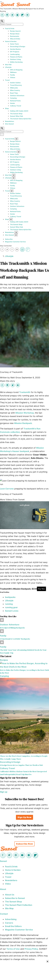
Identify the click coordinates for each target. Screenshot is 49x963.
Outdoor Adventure (17, 95)
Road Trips (14, 93)
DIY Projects (14, 52)
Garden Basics (15, 49)
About (3, 889)
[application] (24, 515)
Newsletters (9, 121)
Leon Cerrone (7, 488)
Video (8, 883)
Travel (7, 80)
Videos (12, 77)
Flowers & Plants (16, 57)
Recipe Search (15, 31)
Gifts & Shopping (16, 70)
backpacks (10, 597)
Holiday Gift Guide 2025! (19, 111)
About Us (9, 894)
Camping (13, 98)
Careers (9, 923)
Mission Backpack (23, 423)
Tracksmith (24, 392)
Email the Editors (13, 926)
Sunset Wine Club (16, 116)
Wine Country (15, 90)
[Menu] (1, 1)
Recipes (4, 660)
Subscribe (9, 239)
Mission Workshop (24, 413)
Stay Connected (5, 246)
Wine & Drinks (15, 39)
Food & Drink (9, 28)
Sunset (3, 861)
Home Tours (14, 44)
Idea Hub (8, 64)
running (9, 604)
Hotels (12, 103)
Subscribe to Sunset (15, 898)
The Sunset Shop (16, 114)
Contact (4, 914)
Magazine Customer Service (15, 242)
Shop (7, 108)
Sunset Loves (11, 611)
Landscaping (15, 54)
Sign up (3, 792)
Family (12, 75)
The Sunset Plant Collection (18, 905)
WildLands (14, 88)
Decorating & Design (17, 46)
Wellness (13, 72)
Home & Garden (10, 41)
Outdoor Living (15, 59)
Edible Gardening (16, 62)
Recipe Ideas (14, 34)
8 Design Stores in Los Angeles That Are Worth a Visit (21, 765)
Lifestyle (8, 67)
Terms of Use (13, 949)
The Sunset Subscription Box (20, 119)
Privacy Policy (31, 949)
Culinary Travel (15, 106)
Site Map (9, 908)
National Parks (15, 101)
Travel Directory (16, 85)
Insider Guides (15, 83)
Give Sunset (9, 124)
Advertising (10, 919)
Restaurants (14, 36)
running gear (11, 607)
